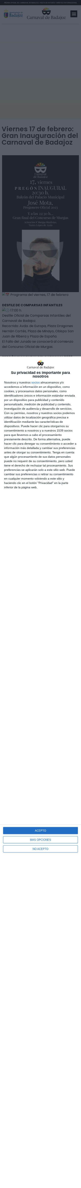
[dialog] (40, 772)
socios (35, 382)
